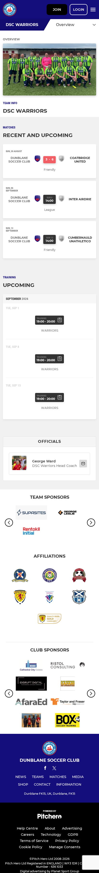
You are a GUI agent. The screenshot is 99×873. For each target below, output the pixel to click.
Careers (27, 834)
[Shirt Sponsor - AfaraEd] (31, 703)
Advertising (72, 828)
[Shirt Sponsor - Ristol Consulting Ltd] (68, 666)
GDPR (73, 834)
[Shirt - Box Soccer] (68, 721)
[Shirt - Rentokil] (31, 532)
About (50, 828)
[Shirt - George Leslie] (68, 513)
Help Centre (27, 828)
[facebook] (45, 769)
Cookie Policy (30, 847)
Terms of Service (34, 841)
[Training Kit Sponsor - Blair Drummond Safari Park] (68, 685)
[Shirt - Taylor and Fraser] (68, 703)
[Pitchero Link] (49, 817)
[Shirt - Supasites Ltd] (31, 513)
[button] (19, 464)
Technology (51, 834)
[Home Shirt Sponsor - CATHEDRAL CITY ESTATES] (31, 666)
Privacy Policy (67, 841)
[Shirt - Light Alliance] (31, 721)
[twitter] (54, 769)
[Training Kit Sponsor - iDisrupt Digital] (31, 685)
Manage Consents (64, 847)
